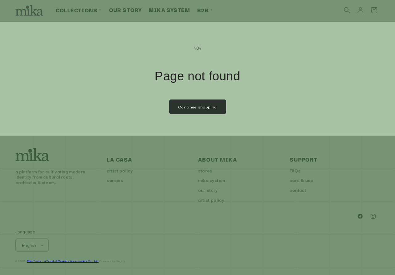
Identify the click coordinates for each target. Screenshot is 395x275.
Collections (79, 10)
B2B (205, 10)
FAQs (295, 170)
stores (205, 170)
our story (208, 189)
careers (115, 180)
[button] (347, 10)
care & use (301, 180)
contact (297, 189)
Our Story (125, 9)
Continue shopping (197, 107)
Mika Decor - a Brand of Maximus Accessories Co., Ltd (62, 261)
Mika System (169, 9)
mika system (211, 180)
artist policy (120, 170)
